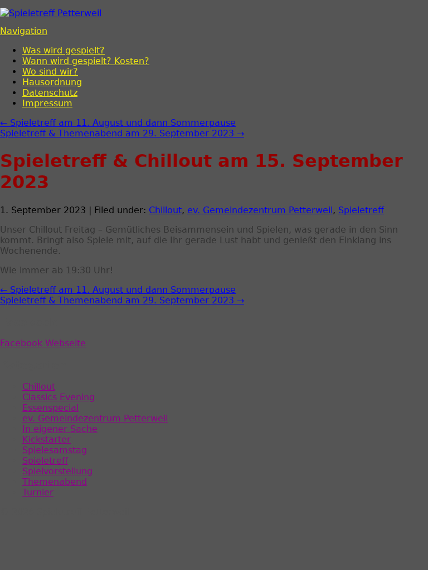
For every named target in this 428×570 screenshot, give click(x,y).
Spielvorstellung (57, 471)
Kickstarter (46, 439)
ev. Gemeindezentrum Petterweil (260, 210)
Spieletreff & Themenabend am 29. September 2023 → (122, 133)
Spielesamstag (54, 450)
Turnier (38, 492)
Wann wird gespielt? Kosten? (85, 61)
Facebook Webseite (43, 343)
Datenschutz (49, 92)
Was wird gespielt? (63, 50)
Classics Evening (58, 397)
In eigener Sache (60, 429)
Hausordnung (52, 82)
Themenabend (54, 481)
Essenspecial (50, 407)
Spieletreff (361, 210)
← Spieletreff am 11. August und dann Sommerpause (118, 122)
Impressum (47, 103)
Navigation (23, 31)
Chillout (165, 210)
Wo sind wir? (50, 71)
